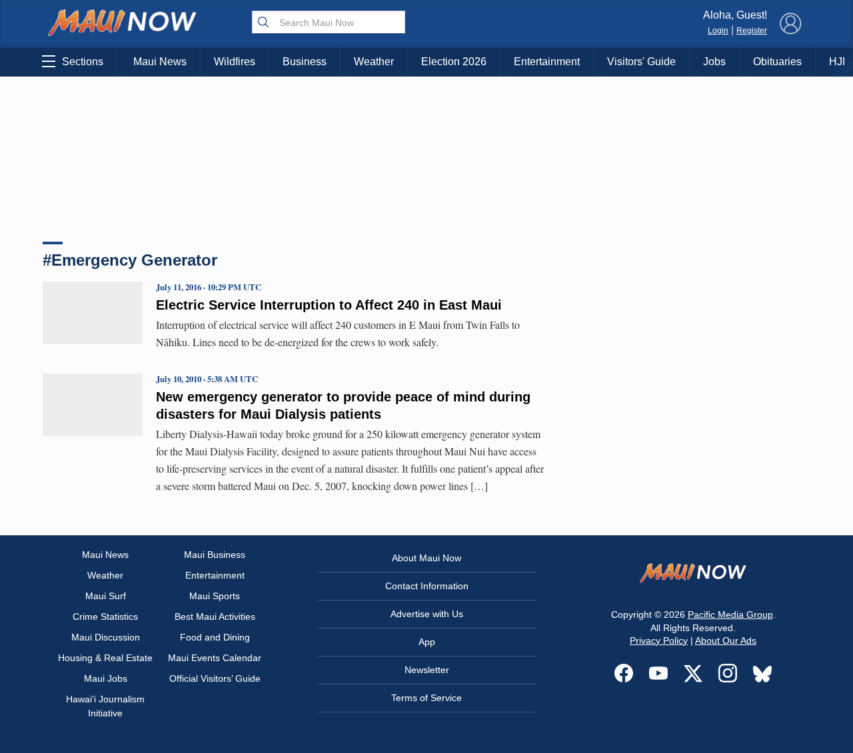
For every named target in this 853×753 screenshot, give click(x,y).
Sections (82, 61)
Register (751, 30)
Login (718, 30)
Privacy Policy (659, 640)
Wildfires (234, 61)
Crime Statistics (105, 616)
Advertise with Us (427, 614)
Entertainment (547, 61)
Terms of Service (426, 697)
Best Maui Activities (215, 616)
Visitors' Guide (641, 61)
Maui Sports (214, 596)
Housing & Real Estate (105, 657)
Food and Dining (215, 637)
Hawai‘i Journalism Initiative (105, 706)
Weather (374, 61)
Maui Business (214, 554)
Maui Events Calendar (214, 657)
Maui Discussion (105, 637)
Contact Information (426, 586)
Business (305, 61)
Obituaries (777, 61)
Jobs (714, 61)
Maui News (160, 61)
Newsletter (427, 669)
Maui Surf (105, 596)
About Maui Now (426, 558)
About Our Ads (725, 640)
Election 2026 (453, 61)
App (427, 641)
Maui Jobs (105, 678)
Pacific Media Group (730, 614)
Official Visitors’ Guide (215, 678)
